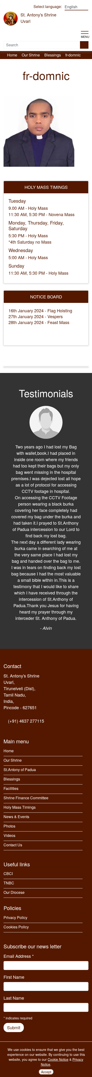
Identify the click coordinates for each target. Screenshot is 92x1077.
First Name (14, 977)
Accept (46, 1071)
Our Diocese (14, 892)
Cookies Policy (16, 927)
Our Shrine (13, 760)
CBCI (8, 873)
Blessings (12, 779)
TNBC (9, 883)
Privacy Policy (15, 917)
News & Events (16, 816)
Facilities (11, 788)
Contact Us (13, 844)
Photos (9, 826)
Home (9, 750)
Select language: (47, 6)
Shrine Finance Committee (26, 797)
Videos (9, 835)
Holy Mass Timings (20, 807)
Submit (13, 1027)
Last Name (14, 998)
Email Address (19, 956)
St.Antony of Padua (20, 769)
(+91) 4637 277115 (25, 721)
